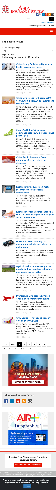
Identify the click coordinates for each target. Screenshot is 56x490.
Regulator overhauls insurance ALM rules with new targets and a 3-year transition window (35, 214)
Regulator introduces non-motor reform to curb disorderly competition (33, 189)
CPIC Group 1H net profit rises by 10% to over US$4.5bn (33, 319)
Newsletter (42, 26)
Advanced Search (47, 23)
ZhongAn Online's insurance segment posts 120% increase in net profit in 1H (35, 133)
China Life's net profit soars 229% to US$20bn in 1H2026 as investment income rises (35, 100)
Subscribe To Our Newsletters (28, 464)
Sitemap (51, 26)
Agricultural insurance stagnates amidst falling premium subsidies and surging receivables (34, 269)
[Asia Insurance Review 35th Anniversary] (28, 9)
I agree (27, 486)
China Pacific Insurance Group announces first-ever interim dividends (31, 160)
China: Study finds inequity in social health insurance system (34, 65)
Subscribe (33, 26)
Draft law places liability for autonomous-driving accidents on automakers (33, 244)
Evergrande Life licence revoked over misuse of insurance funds (33, 297)
